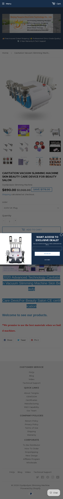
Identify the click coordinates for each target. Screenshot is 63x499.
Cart (58, 3)
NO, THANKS (47, 259)
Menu (8, 3)
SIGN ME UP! (47, 253)
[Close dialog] (61, 235)
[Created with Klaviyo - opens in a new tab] (32, 265)
